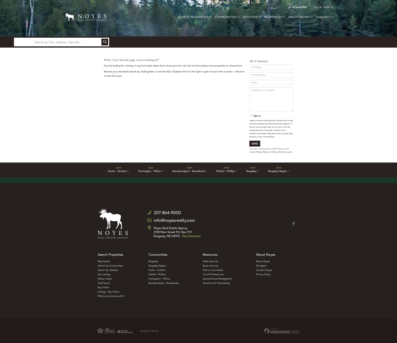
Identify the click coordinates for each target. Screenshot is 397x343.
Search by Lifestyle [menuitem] (108, 270)
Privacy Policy (268, 137)
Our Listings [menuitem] (104, 274)
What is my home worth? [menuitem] (111, 296)
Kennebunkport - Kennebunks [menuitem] (164, 283)
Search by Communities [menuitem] (110, 265)
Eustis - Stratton (117, 171)
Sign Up (329, 7)
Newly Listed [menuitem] (105, 278)
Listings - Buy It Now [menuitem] (109, 291)
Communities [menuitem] (226, 17)
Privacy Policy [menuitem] (263, 274)
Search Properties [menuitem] (193, 17)
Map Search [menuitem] (104, 261)
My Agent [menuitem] (261, 265)
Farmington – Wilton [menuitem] (159, 278)
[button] (104, 42)
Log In (317, 7)
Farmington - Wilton (149, 171)
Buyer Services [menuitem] (210, 265)
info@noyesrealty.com (174, 220)
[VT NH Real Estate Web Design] (281, 331)
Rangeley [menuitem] (153, 261)
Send (255, 143)
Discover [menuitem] (250, 17)
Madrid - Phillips (225, 171)
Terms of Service (279, 152)
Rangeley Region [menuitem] (157, 265)
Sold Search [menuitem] (104, 283)
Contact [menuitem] (323, 17)
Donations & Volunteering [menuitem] (216, 283)
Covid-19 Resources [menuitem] (213, 274)
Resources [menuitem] (273, 17)
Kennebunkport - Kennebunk (188, 171)
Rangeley (251, 171)
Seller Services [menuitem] (210, 261)
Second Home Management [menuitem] (217, 278)
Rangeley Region (277, 171)
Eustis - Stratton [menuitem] (157, 270)
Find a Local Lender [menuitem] (213, 270)
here (151, 71)
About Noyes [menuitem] (299, 17)
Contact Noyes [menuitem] (264, 270)
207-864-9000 (299, 7)
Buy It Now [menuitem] (103, 287)
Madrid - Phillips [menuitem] (157, 274)
